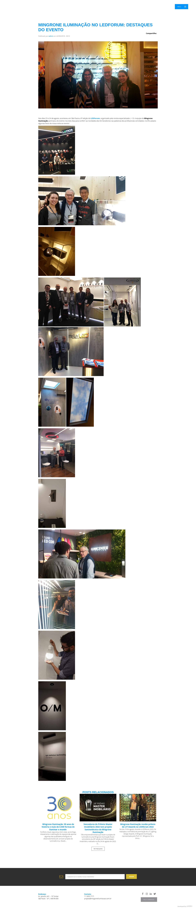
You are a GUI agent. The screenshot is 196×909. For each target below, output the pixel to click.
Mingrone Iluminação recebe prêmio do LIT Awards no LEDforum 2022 (137, 825)
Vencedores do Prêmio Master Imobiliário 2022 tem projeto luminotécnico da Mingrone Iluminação (98, 828)
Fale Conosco (148, 899)
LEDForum (95, 118)
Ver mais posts (98, 849)
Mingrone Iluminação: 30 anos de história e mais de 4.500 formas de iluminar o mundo (58, 827)
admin (51, 36)
